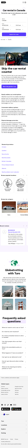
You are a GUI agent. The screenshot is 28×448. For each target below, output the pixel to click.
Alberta (4, 168)
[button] (24, 2)
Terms (11, 439)
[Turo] (3, 2)
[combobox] (14, 20)
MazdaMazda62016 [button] (14, 232)
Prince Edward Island (8, 164)
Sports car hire (18, 388)
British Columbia (6, 161)
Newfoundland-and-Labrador (10, 172)
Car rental (3, 39)
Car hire (3, 386)
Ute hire (17, 392)
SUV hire (17, 390)
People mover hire (19, 386)
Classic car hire (4, 388)
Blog (15, 404)
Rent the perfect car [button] (9, 86)
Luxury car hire (4, 394)
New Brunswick (6, 157)
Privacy (16, 439)
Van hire (17, 394)
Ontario (4, 147)
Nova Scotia (5, 154)
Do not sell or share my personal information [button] (11, 443)
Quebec (4, 150)
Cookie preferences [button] (5, 441)
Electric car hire (4, 392)
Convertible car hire (5, 390)
